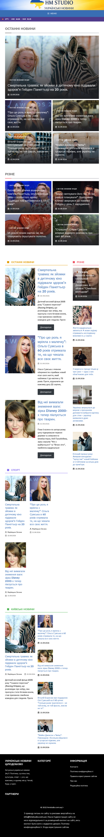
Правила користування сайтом (83, 776)
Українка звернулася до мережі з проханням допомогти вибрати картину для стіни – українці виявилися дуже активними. (86, 414)
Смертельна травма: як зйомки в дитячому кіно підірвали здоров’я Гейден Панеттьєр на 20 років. (51, 87)
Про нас (73, 781)
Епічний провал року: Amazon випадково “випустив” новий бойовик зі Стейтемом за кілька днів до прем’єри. (85, 459)
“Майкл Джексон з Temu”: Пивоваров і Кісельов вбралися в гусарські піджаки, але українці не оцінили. (75, 149)
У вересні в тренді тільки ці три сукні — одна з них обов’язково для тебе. (85, 372)
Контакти (74, 767)
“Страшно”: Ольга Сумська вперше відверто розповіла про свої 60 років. (73, 233)
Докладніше (45, 327)
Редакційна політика (79, 785)
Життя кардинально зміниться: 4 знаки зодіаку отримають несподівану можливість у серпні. (85, 332)
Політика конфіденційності (81, 771)
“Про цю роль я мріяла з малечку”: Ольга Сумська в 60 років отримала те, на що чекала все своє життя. (28, 117)
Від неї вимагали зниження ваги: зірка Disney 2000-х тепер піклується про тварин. (74, 119)
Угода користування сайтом (56, 827)
